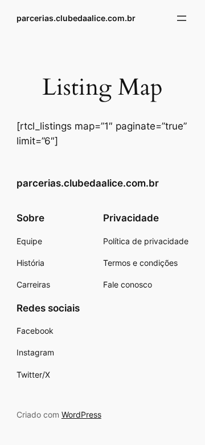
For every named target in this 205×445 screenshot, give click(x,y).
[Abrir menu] (181, 18)
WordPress (81, 414)
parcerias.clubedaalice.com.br (76, 18)
